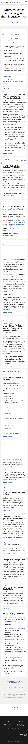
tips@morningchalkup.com (14, 682)
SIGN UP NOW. (6, 510)
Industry (21, 721)
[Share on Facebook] (10, 23)
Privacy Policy (18, 741)
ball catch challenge (13, 657)
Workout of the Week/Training (20, 725)
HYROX (7, 721)
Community (7, 723)
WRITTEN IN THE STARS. (9, 553)
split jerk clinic (14, 667)
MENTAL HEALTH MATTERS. (10, 603)
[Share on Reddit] (15, 23)
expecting (10, 623)
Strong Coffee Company (9, 459)
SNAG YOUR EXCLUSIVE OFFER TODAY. (13, 538)
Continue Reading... (8, 153)
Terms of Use (10, 741)
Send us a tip (15, 615)
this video (15, 638)
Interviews (20, 723)
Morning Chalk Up (18, 222)
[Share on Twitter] (12, 23)
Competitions (7, 724)
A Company (25, 734)
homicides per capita (11, 351)
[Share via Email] (17, 23)
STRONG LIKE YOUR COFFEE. (10, 581)
